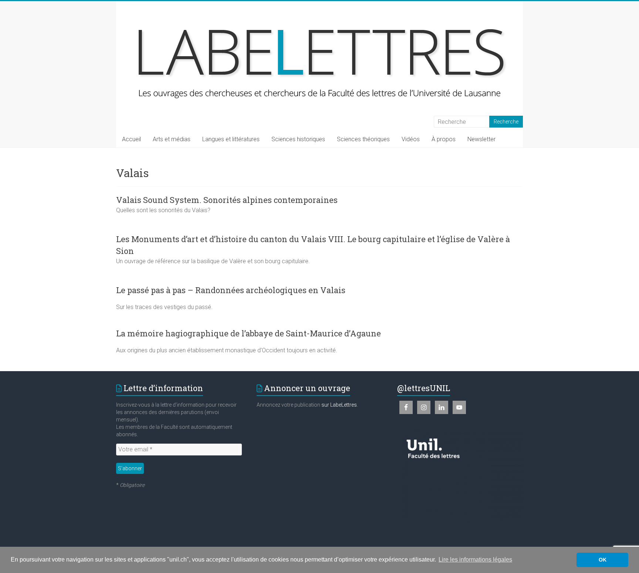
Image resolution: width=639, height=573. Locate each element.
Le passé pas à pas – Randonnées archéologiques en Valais (230, 290)
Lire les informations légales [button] (475, 559)
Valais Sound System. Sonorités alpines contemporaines (227, 199)
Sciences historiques (298, 139)
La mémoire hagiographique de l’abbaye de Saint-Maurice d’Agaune (248, 333)
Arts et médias (171, 139)
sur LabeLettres (339, 405)
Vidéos (411, 139)
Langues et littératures (231, 139)
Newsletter (481, 139)
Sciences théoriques (363, 139)
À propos (444, 139)
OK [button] (602, 560)
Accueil (131, 139)
